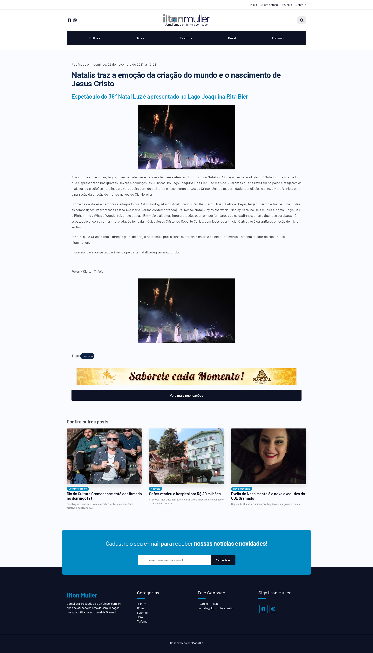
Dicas (140, 38)
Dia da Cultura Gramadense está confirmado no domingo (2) (104, 496)
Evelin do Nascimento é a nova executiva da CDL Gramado (268, 496)
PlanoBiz (197, 643)
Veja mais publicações (186, 395)
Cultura (94, 38)
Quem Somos (269, 4)
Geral (232, 38)
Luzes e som (87, 356)
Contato (301, 4)
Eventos (186, 38)
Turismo (278, 38)
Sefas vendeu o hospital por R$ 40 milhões (185, 494)
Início (253, 4)
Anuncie (287, 4)
